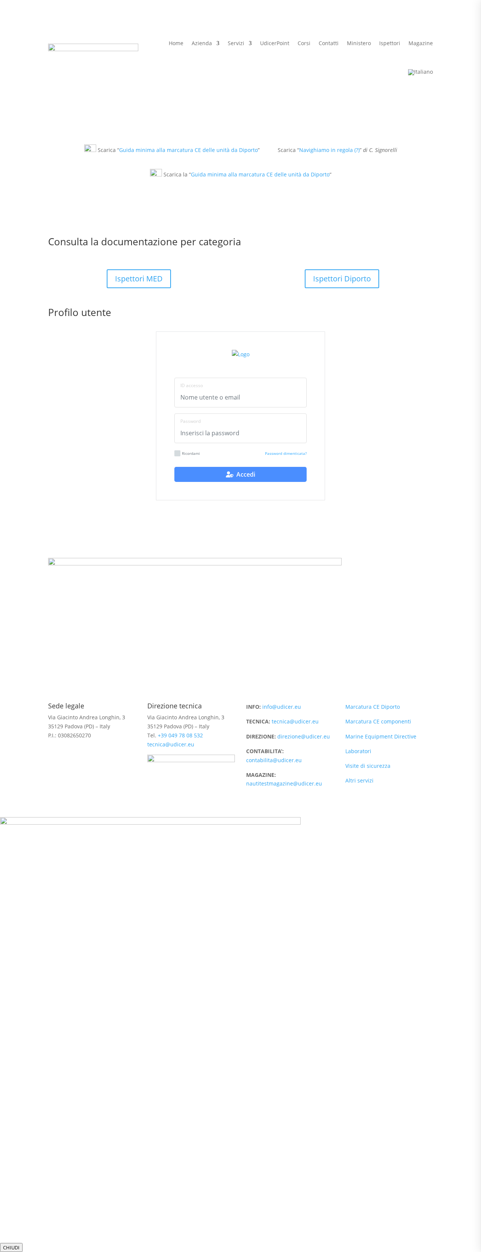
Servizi (236, 43)
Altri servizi (359, 780)
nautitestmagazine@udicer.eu (284, 783)
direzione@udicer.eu (303, 736)
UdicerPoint (274, 43)
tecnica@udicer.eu (170, 744)
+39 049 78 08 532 (180, 735)
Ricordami (191, 453)
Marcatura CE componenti (378, 721)
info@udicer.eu (281, 706)
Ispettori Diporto (342, 278)
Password (190, 421)
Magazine (420, 43)
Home (176, 43)
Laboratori (358, 751)
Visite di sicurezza (367, 765)
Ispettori (389, 43)
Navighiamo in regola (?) (329, 149)
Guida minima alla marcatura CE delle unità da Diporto (188, 149)
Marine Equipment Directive (380, 736)
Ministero (359, 43)
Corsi (304, 43)
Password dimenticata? (286, 453)
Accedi (244, 474)
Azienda (202, 43)
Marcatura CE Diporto (372, 706)
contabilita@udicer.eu (274, 760)
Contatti (329, 43)
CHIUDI (11, 1247)
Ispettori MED (139, 278)
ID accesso (191, 385)
